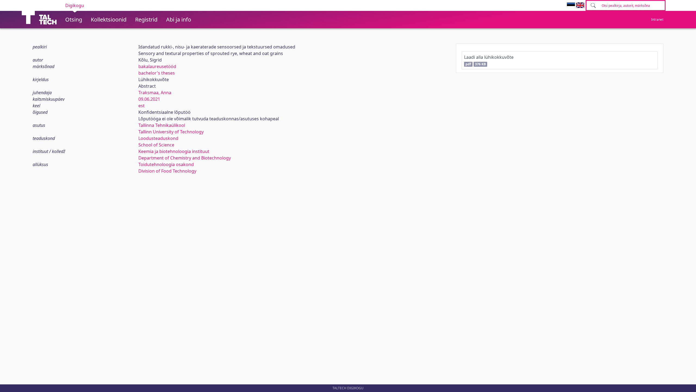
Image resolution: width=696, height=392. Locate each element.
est (141, 106)
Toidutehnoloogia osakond (166, 164)
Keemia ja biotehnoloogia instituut (173, 151)
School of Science (156, 145)
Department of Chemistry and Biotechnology (184, 158)
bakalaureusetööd (157, 66)
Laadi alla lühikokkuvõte (489, 60)
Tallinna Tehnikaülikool (161, 125)
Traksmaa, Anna (154, 93)
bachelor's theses (156, 73)
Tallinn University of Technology (171, 132)
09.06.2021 (149, 99)
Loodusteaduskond (158, 138)
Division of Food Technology (167, 171)
